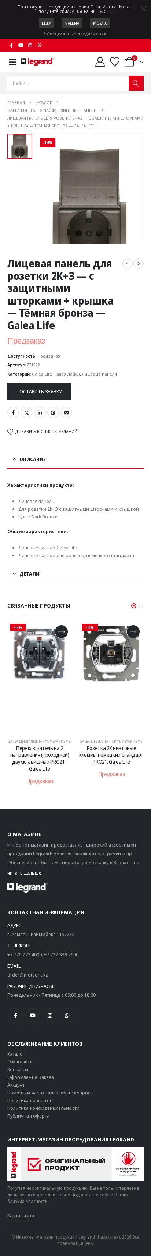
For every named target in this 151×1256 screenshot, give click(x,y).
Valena (72, 23)
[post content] (39, 676)
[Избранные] (115, 62)
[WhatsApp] (39, 45)
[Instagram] (30, 45)
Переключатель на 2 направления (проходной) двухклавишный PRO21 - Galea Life (39, 758)
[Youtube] (20, 45)
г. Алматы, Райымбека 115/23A (41, 934)
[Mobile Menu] (12, 62)
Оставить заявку (40, 391)
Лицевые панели (99, 374)
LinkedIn (40, 412)
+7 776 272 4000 (24, 954)
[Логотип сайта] (37, 62)
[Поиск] (136, 83)
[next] (138, 263)
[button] (133, 605)
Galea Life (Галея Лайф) (56, 374)
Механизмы (60, 741)
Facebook (13, 412)
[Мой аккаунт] (100, 62)
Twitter (26, 412)
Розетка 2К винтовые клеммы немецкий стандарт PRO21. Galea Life (111, 755)
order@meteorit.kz (27, 974)
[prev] (127, 263)
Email (66, 412)
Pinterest (53, 412)
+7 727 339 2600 (61, 954)
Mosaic (100, 23)
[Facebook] (11, 45)
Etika (47, 23)
